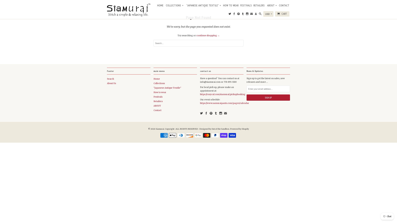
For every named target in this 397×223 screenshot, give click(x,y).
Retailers (259, 5)
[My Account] (256, 14)
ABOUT (272, 5)
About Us (111, 83)
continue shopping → (208, 35)
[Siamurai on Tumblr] (243, 14)
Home (160, 5)
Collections (174, 5)
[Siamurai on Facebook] (234, 14)
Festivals (246, 5)
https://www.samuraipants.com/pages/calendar (224, 103)
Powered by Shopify (239, 129)
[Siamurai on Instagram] (247, 14)
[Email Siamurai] (251, 14)
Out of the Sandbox (220, 129)
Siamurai (160, 129)
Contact (284, 5)
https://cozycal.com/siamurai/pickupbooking (222, 94)
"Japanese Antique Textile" (203, 5)
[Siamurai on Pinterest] (238, 14)
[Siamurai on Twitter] (230, 14)
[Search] (260, 14)
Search (110, 79)
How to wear (231, 5)
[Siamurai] (128, 9)
